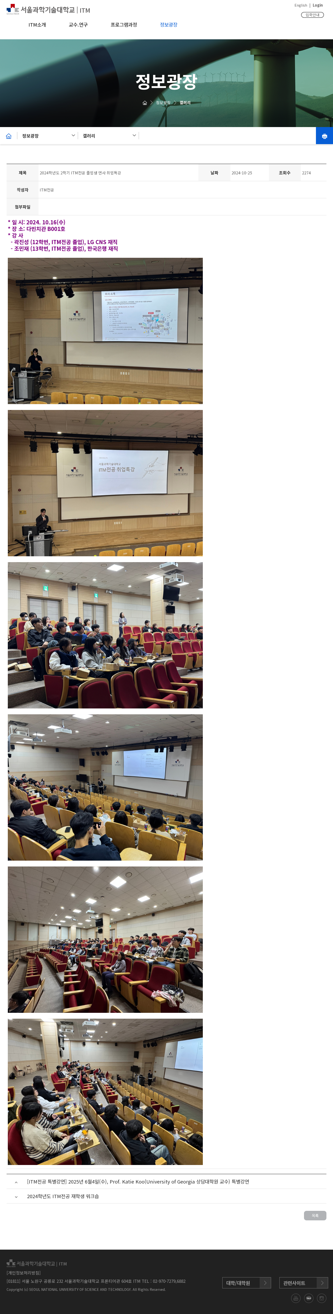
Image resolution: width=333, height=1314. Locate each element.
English (300, 5)
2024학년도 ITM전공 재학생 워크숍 (63, 1196)
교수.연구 (78, 24)
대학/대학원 (238, 1282)
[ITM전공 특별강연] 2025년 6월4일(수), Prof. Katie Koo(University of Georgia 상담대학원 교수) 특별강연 (138, 1181)
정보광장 (168, 24)
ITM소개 (37, 24)
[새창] (296, 1298)
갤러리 (185, 102)
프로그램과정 (124, 24)
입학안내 (312, 14)
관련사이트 (294, 1282)
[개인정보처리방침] (24, 1273)
